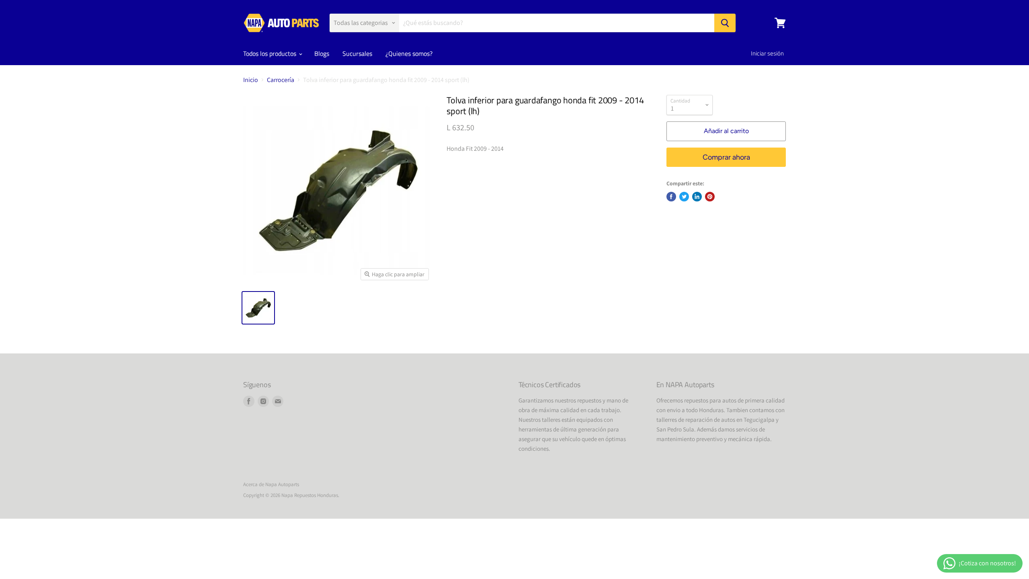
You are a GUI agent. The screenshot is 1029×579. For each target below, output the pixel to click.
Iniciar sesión (767, 53)
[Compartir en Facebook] (671, 196)
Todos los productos (270, 53)
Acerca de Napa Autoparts (271, 484)
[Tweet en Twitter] (684, 196)
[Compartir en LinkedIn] (697, 196)
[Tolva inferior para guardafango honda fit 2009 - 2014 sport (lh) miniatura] (258, 308)
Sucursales (357, 53)
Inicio (250, 80)
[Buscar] (725, 23)
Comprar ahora (726, 157)
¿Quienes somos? (409, 53)
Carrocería (280, 80)
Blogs (321, 53)
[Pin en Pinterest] (710, 196)
